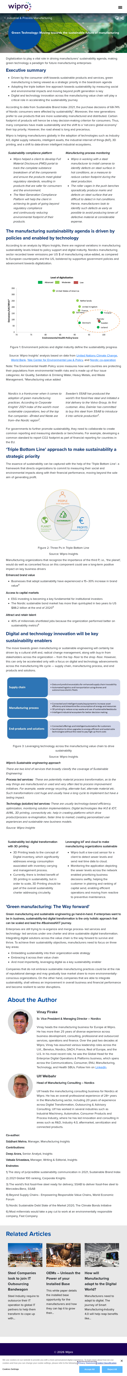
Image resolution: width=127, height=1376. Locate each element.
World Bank (18, 360)
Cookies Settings (10, 1369)
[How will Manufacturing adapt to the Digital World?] (102, 1255)
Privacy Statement (87, 1363)
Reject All (112, 1369)
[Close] (121, 1360)
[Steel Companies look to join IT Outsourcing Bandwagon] (25, 1255)
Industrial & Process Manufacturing (29, 18)
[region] (63, 1366)
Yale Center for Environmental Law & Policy (55, 360)
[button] (117, 18)
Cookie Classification (106, 1363)
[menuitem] (122, 18)
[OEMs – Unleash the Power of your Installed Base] (63, 1255)
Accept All (89, 1369)
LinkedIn (100, 1067)
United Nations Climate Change (96, 355)
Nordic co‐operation (103, 360)
